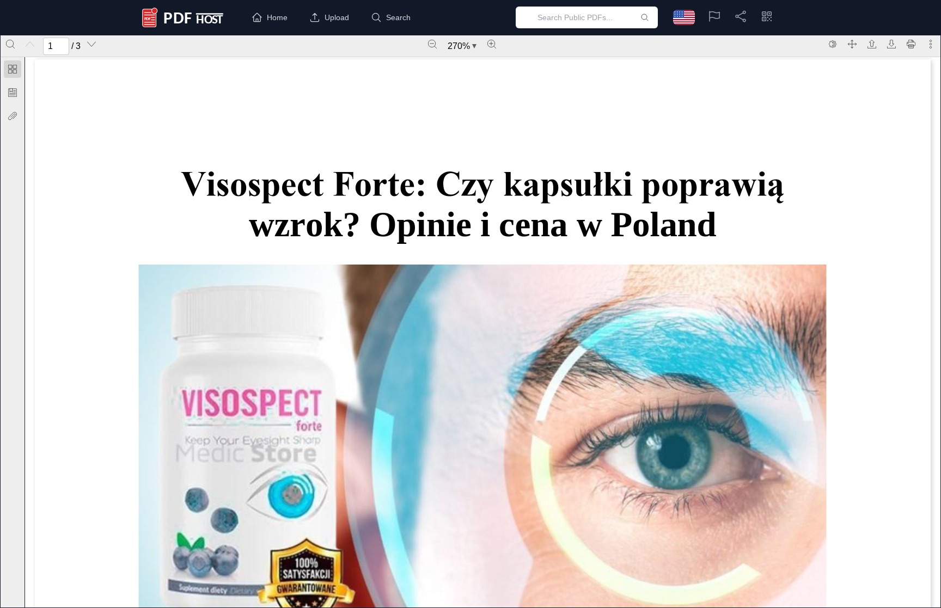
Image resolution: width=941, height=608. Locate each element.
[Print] (911, 44)
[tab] (12, 71)
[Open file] (872, 44)
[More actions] (930, 44)
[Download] (891, 44)
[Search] (10, 44)
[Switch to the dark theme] (832, 44)
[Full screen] (852, 44)
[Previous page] (30, 44)
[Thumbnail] (12, 69)
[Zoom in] (491, 44)
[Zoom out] (432, 44)
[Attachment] (12, 116)
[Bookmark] (12, 92)
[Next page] (91, 44)
